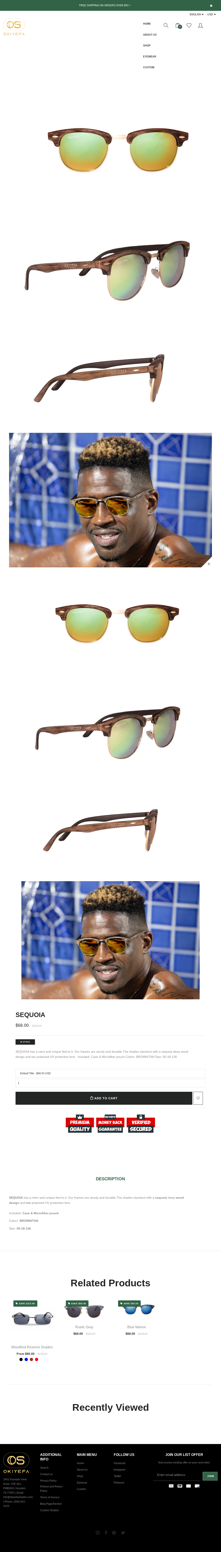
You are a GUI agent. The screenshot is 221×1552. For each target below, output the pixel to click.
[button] (166, 25)
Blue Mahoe (136, 1327)
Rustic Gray (84, 1327)
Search (44, 1467)
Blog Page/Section (51, 1503)
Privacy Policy (48, 1480)
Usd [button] (210, 14)
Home (147, 23)
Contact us (46, 1474)
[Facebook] (106, 1532)
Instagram (119, 1469)
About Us (150, 34)
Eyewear (149, 56)
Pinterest (119, 1482)
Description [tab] (110, 1178)
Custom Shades (49, 1510)
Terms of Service (50, 1497)
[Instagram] (97, 1532)
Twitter (117, 1476)
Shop (146, 45)
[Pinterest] (114, 1532)
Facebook (119, 1463)
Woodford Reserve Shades (32, 1347)
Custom (148, 67)
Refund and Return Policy (51, 1489)
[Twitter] (123, 1532)
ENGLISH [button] (195, 14)
